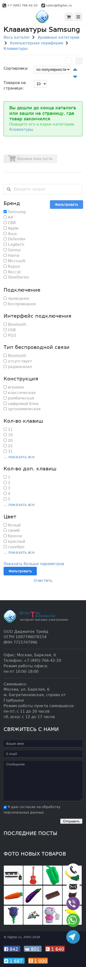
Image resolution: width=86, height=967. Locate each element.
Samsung (16, 212)
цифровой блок (23, 403)
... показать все (19, 457)
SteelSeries (18, 277)
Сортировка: (16, 68)
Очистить (43, 580)
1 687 (16, 961)
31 (10, 451)
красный (16, 541)
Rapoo (13, 266)
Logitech (15, 244)
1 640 (57, 949)
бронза (14, 536)
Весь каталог (17, 37)
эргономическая (24, 409)
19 (10, 435)
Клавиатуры (16, 48)
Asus (12, 233)
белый (14, 525)
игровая (15, 387)
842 (14, 949)
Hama (13, 255)
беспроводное (21, 304)
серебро (15, 547)
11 (10, 429)
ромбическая (20, 398)
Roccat (14, 272)
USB (11, 330)
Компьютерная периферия (36, 43)
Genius (14, 250)
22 (10, 446)
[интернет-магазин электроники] (43, 16)
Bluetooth (16, 324)
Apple (13, 228)
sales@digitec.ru (59, 5)
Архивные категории (58, 37)
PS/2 (11, 335)
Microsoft (16, 261)
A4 (10, 217)
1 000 (40, 961)
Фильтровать (66, 204)
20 (10, 440)
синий (13, 530)
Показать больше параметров (34, 564)
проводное (18, 298)
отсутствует (19, 361)
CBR (11, 223)
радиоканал (19, 366)
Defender (16, 239)
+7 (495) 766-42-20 (22, 5)
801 (35, 949)
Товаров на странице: (15, 85)
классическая (21, 392)
